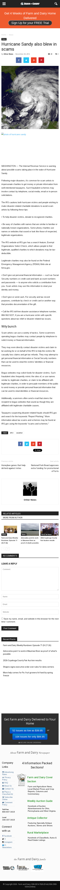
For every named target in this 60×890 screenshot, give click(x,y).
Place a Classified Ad (7, 793)
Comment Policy (7, 804)
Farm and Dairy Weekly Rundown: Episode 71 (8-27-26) (9, 540)
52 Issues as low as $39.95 (27, 730)
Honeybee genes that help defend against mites (13, 466)
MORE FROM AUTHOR (12, 517)
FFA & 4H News (46, 535)
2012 (11, 433)
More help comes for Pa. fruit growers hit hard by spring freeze (28, 674)
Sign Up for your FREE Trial (30, 23)
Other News (8, 54)
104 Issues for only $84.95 (30, 736)
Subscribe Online (7, 798)
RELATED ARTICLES (12, 514)
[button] (56, 4)
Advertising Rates (8, 773)
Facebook (7, 836)
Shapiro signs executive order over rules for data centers (28, 667)
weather (19, 433)
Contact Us (9, 789)
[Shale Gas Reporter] (22, 870)
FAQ (6, 783)
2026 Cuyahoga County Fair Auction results (22, 660)
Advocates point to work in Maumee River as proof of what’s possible (30, 540)
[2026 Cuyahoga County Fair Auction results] (49, 529)
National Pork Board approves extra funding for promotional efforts (45, 468)
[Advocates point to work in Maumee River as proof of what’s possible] (30, 529)
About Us (8, 786)
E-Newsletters (7, 846)
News (4, 39)
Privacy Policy (6, 779)
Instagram (8, 842)
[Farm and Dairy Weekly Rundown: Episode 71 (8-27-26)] (10, 529)
